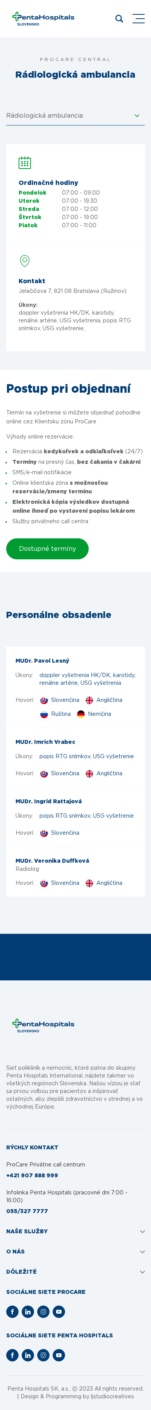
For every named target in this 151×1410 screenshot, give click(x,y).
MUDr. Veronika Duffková (52, 861)
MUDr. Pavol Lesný (42, 661)
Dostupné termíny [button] (47, 549)
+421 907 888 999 (32, 1175)
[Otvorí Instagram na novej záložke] (43, 1312)
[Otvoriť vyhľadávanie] (119, 19)
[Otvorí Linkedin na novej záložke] (28, 1312)
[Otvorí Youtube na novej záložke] (59, 1312)
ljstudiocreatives (112, 1397)
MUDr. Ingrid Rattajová (48, 801)
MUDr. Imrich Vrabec (45, 742)
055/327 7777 (27, 1211)
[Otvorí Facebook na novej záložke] (12, 1312)
